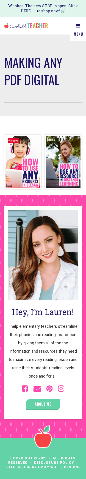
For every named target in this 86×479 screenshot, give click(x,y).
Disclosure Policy (54, 462)
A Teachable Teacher (26, 26)
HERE (26, 10)
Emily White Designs (59, 467)
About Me (43, 404)
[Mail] (37, 388)
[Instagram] (61, 388)
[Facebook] (25, 388)
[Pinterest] (49, 388)
